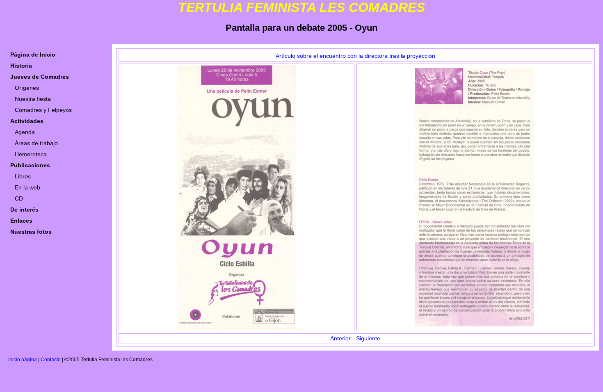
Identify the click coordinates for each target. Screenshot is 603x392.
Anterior (340, 338)
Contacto (51, 359)
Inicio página (22, 359)
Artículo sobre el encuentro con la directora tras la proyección (355, 56)
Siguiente (368, 338)
